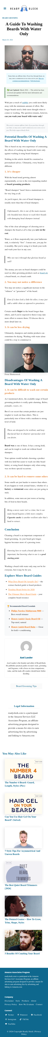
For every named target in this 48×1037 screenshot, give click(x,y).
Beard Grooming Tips (26, 686)
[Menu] (5, 8)
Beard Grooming (10, 18)
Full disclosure (35, 81)
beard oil (43, 272)
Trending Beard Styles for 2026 (21, 589)
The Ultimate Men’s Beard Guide (22, 594)
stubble (25, 102)
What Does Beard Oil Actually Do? (23, 581)
